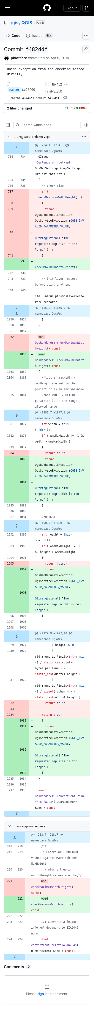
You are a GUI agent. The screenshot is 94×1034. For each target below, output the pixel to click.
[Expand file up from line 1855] (16, 314)
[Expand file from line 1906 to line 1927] (16, 636)
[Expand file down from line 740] (16, 308)
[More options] (84, 136)
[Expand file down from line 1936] (16, 813)
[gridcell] (47, 148)
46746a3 (28, 98)
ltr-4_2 (57, 84)
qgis (14, 22)
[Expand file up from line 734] (16, 148)
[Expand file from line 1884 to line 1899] (16, 526)
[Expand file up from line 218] (14, 837)
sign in (42, 994)
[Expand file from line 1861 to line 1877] (16, 415)
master (14, 90)
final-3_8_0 (53, 91)
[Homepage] (47, 8)
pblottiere (19, 58)
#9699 (28, 89)
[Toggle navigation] (7, 7)
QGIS (26, 22)
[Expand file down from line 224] (14, 957)
